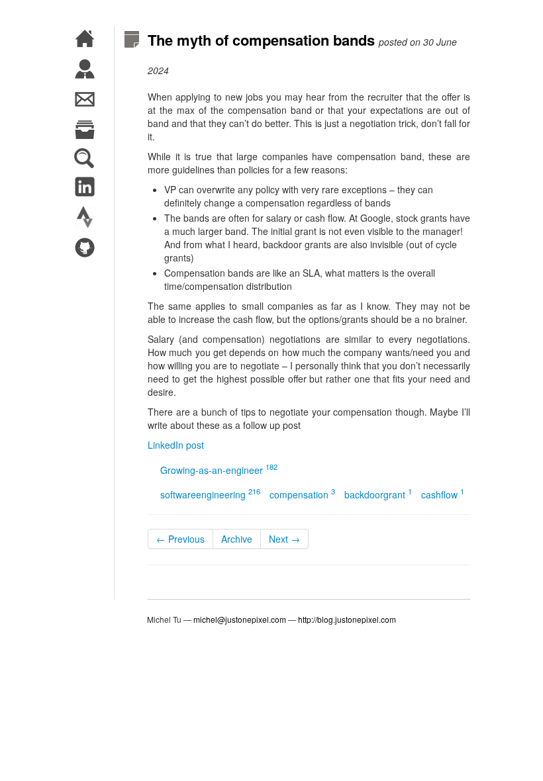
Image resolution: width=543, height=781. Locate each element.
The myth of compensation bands (261, 39)
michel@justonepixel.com (239, 619)
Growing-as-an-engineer (218, 470)
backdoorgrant (378, 494)
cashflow (442, 494)
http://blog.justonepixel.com (347, 619)
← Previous (180, 538)
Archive (236, 538)
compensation (302, 494)
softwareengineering (210, 494)
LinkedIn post (176, 444)
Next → (284, 538)
